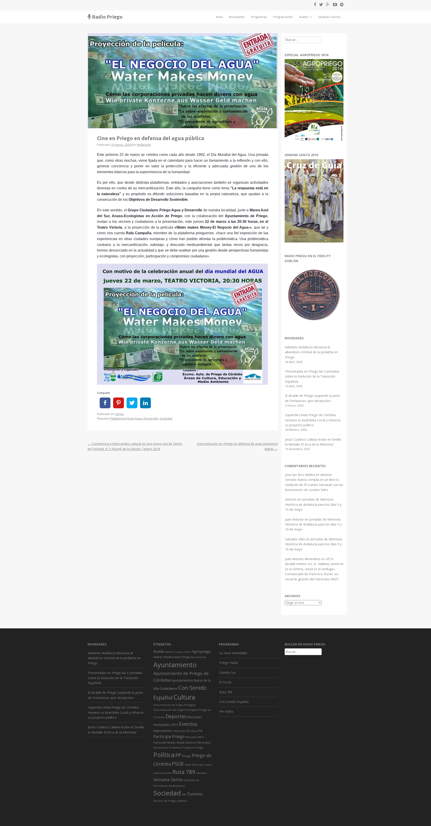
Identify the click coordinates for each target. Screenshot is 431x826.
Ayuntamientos (182, 680)
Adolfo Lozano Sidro (178, 652)
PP (178, 755)
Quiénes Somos (329, 17)
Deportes (176, 716)
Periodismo (160, 747)
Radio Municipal (194, 764)
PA (200, 731)
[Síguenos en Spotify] (340, 5)
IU (188, 730)
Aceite (158, 651)
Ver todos (226, 711)
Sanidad (201, 773)
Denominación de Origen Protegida (174, 705)
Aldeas (157, 657)
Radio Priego (107, 16)
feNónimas (179, 731)
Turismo (194, 794)
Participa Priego (169, 736)
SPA (184, 794)
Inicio (219, 17)
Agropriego (201, 651)
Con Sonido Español (233, 702)
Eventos (188, 724)
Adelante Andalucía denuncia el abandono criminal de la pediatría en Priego (311, 352)
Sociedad (166, 418)
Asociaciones (198, 657)
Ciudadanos (168, 688)
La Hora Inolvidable (233, 653)
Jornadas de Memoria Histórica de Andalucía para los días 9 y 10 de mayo (313, 504)
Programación (283, 17)
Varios (119, 414)
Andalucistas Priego (176, 657)
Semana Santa (168, 779)
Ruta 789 (184, 771)
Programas (259, 17)
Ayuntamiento (175, 664)
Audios (304, 17)
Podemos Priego (192, 747)
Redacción (144, 145)
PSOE (178, 763)
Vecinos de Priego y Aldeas (170, 800)
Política (163, 755)
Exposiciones (162, 731)
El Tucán (225, 682)
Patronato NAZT (194, 737)
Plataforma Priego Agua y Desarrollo (134, 418)
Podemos (175, 747)
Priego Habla (228, 662)
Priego (186, 756)
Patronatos (203, 742)
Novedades (237, 17)
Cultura (184, 697)
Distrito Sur (227, 672)
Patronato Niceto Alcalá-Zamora (174, 742)
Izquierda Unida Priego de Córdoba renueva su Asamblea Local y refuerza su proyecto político (313, 420)
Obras (194, 731)
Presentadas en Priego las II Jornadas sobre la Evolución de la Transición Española (312, 376)
